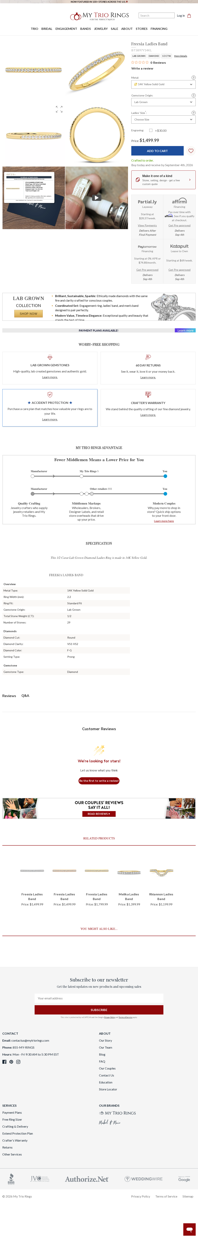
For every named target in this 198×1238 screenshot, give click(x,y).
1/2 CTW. (166, 56)
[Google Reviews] (184, 1178)
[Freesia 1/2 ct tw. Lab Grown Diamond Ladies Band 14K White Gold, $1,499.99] (32, 871)
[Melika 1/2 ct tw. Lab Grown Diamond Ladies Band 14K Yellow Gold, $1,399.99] (129, 871)
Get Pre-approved (179, 225)
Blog (102, 1054)
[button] (59, 109)
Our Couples (107, 1068)
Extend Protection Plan (17, 1133)
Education (105, 1082)
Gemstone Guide (194, 95)
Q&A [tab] (25, 695)
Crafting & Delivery (15, 1126)
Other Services (12, 1154)
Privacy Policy (109, 1017)
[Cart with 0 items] (190, 15)
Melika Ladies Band (129, 896)
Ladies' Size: (139, 112)
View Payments (147, 225)
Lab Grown (138, 56)
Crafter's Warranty (14, 1140)
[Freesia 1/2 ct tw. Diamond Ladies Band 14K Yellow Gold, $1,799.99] (97, 871)
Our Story (105, 1040)
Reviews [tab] (9, 696)
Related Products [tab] (99, 838)
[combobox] (163, 84)
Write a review (142, 68)
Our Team (105, 1047)
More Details (180, 56)
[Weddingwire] (144, 1178)
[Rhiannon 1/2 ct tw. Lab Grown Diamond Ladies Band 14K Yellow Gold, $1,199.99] (161, 871)
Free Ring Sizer (12, 1119)
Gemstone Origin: (142, 95)
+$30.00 (160, 130)
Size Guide (194, 113)
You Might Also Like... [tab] (99, 929)
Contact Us (106, 1075)
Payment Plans (12, 1112)
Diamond (154, 56)
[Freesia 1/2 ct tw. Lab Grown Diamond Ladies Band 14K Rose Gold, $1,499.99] (64, 871)
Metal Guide (194, 78)
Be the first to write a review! (99, 781)
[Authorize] (87, 1178)
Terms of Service (125, 1017)
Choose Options (32, 881)
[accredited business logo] (11, 1178)
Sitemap (188, 1196)
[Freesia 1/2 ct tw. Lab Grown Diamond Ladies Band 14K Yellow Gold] (34, 198)
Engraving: (137, 130)
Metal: (135, 77)
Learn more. (50, 377)
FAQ (102, 1061)
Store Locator (108, 1089)
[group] (34, 134)
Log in (181, 15)
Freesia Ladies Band (32, 896)
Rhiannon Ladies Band (161, 896)
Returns (7, 1147)
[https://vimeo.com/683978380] (96, 198)
